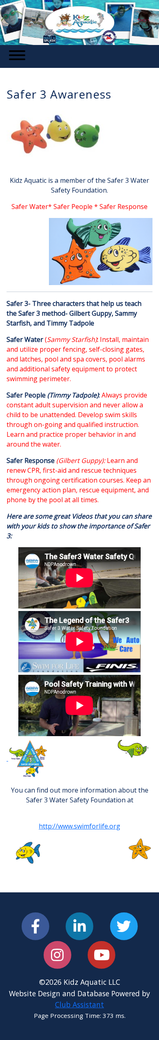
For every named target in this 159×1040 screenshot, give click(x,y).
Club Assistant (79, 1004)
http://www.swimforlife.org (79, 826)
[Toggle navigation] (17, 56)
